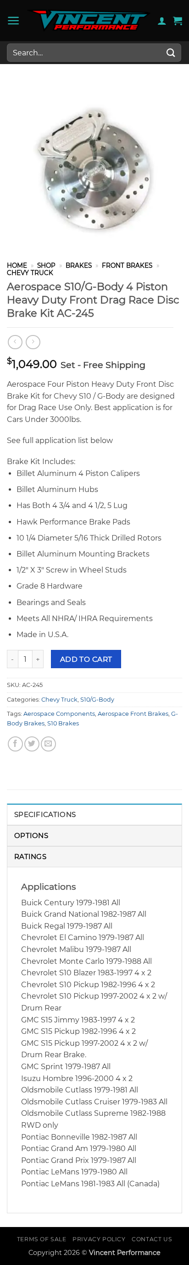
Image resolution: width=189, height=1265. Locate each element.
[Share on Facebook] (15, 743)
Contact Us (152, 1239)
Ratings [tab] (30, 856)
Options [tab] (31, 835)
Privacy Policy (99, 1239)
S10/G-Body (97, 699)
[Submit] (171, 52)
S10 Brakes (63, 723)
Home (17, 265)
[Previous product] (33, 342)
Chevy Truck (30, 272)
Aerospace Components (59, 713)
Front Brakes (127, 265)
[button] (13, 20)
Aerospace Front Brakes (133, 713)
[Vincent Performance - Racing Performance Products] (88, 21)
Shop (46, 265)
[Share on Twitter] (31, 743)
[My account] (162, 21)
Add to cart (86, 659)
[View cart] (177, 21)
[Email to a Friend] (48, 743)
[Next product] (15, 342)
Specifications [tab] (45, 814)
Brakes (79, 265)
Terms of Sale (42, 1239)
